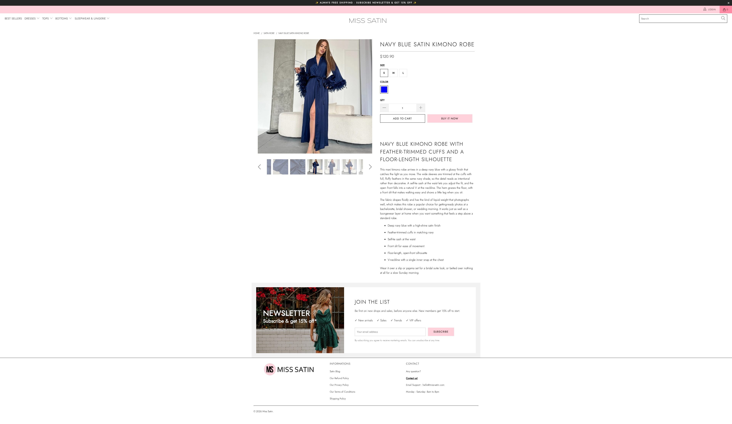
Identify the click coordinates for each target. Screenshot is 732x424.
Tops (46, 18)
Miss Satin (267, 411)
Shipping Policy (338, 398)
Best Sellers (13, 18)
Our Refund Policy (339, 378)
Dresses (31, 18)
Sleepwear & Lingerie (91, 18)
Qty (382, 100)
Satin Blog (335, 371)
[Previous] (260, 96)
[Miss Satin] (368, 20)
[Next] (369, 96)
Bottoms (62, 18)
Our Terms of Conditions (342, 392)
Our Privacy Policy (339, 385)
